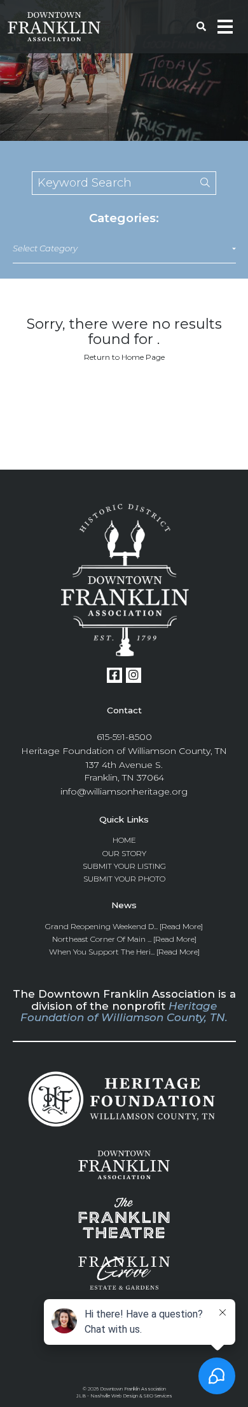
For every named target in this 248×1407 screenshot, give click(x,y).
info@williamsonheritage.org (124, 791)
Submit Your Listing (124, 866)
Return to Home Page (124, 357)
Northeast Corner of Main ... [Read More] (124, 939)
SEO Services (158, 1396)
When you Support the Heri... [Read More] (124, 951)
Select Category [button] (45, 248)
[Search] (198, 183)
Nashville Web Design (114, 1396)
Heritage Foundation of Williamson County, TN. (124, 1012)
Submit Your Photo (124, 878)
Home (124, 840)
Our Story (124, 853)
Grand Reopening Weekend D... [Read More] (124, 926)
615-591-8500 (124, 737)
